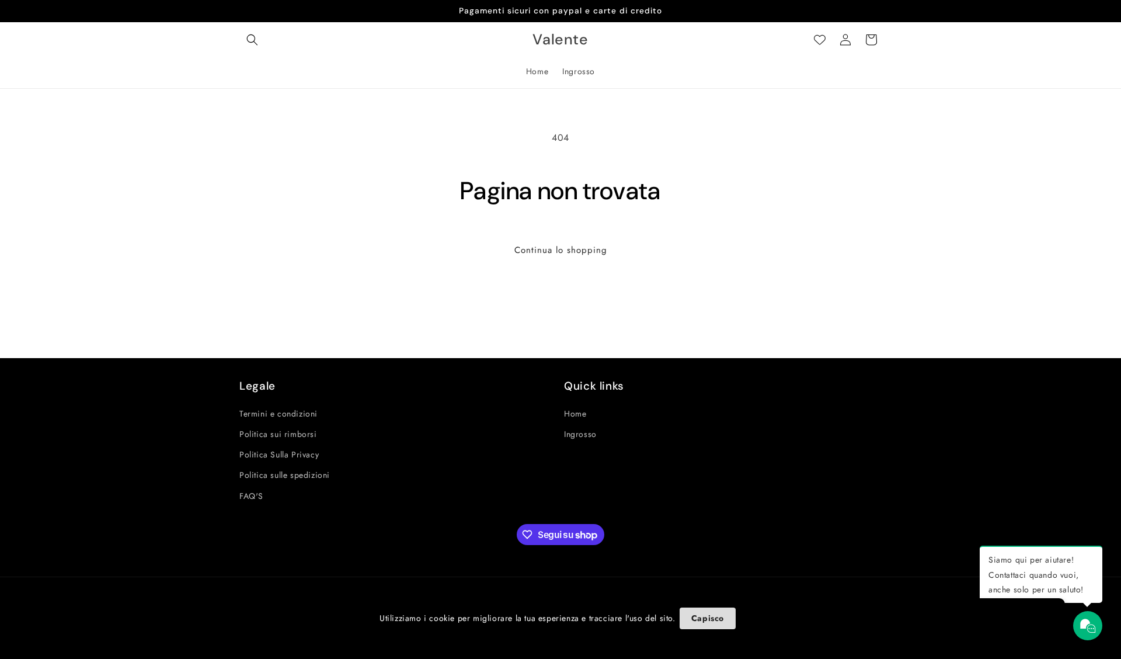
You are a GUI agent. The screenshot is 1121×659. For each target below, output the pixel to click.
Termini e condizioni (278, 413)
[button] (252, 40)
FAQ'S (251, 496)
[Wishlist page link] (820, 40)
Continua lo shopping (560, 250)
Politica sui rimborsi (278, 434)
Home (575, 413)
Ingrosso (580, 434)
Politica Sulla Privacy (279, 454)
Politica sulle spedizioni (284, 475)
